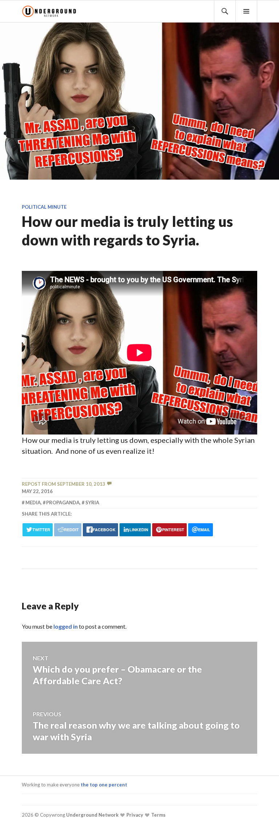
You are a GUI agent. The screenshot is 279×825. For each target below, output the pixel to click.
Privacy (134, 815)
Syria (92, 502)
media (33, 502)
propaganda (63, 502)
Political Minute (44, 207)
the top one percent (104, 785)
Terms (158, 815)
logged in (65, 626)
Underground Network (91, 815)
